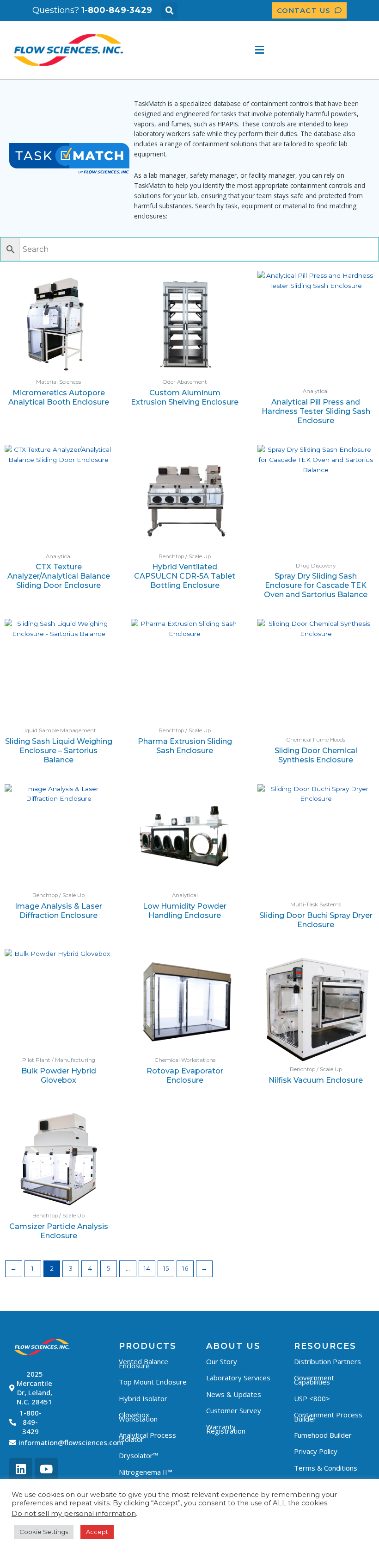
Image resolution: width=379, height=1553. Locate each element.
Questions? (92, 10)
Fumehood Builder (323, 1435)
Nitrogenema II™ (145, 1472)
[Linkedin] (20, 1469)
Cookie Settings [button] (43, 1531)
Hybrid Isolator (143, 1398)
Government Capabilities (314, 1379)
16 (185, 1268)
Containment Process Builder (328, 1416)
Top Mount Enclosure (153, 1381)
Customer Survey (233, 1410)
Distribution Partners (327, 1361)
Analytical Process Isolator (147, 1437)
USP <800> (312, 1398)
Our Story (221, 1361)
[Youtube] (46, 1469)
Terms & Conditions (325, 1467)
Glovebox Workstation (138, 1416)
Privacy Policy (315, 1451)
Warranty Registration (225, 1428)
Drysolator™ (138, 1455)
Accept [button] (97, 1531)
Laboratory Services (238, 1377)
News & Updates (233, 1394)
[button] (169, 10)
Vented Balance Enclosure (143, 1363)
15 (166, 1268)
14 (147, 1268)
